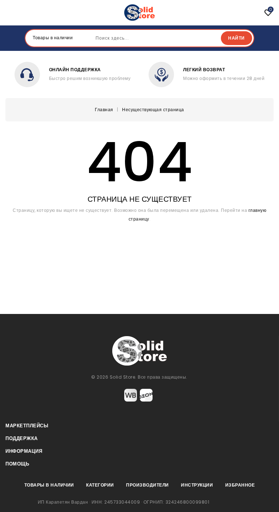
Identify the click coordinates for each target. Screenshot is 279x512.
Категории (100, 485)
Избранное (240, 485)
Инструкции (197, 485)
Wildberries (130, 395)
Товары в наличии (49, 485)
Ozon (146, 395)
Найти (236, 38)
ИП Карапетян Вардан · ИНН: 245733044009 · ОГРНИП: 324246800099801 (124, 502)
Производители (147, 485)
